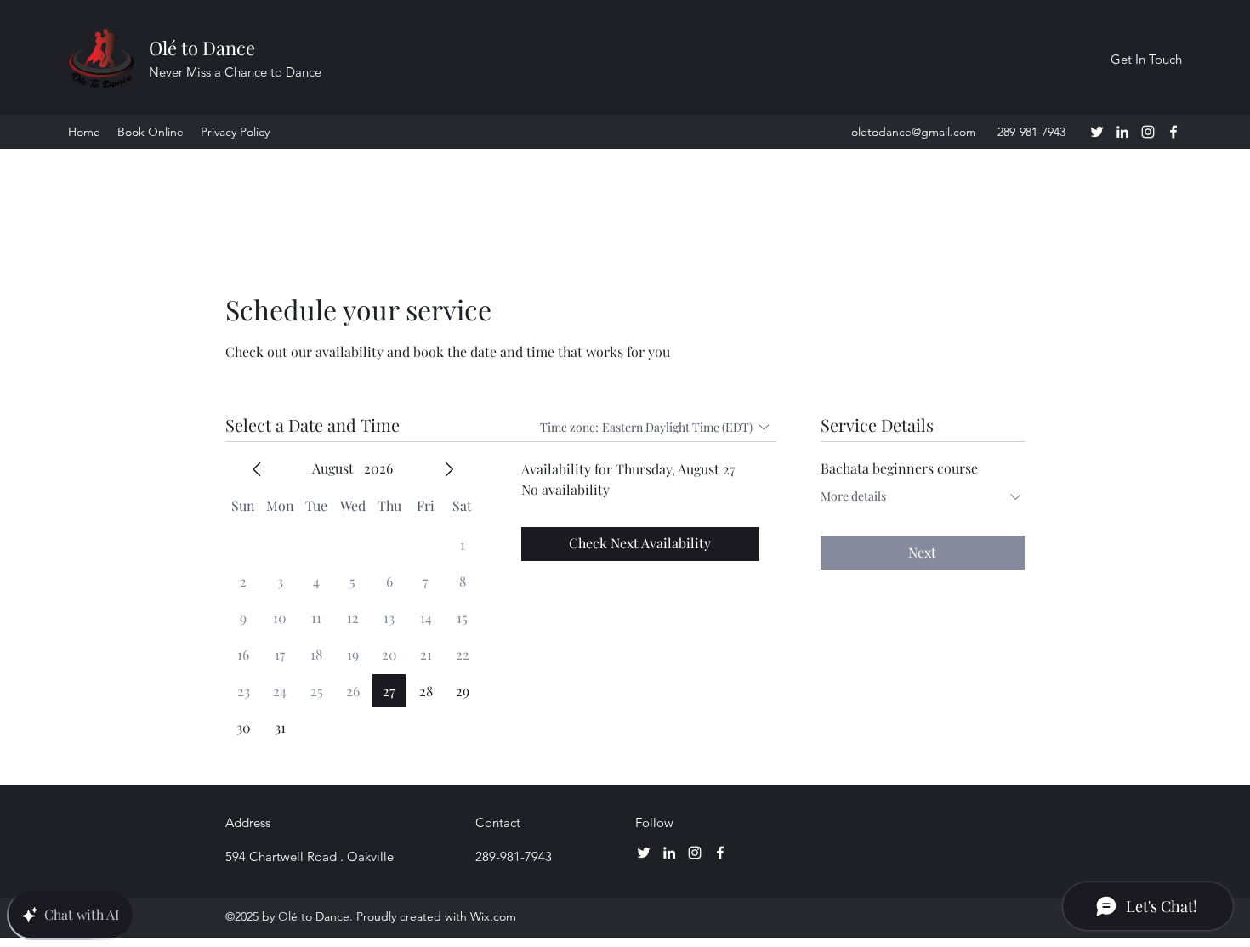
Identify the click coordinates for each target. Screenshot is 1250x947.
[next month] (449, 469)
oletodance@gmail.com (913, 131)
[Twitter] (1096, 131)
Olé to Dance (202, 47)
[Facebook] (1173, 131)
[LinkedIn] (1122, 131)
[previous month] (257, 469)
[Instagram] (1147, 131)
